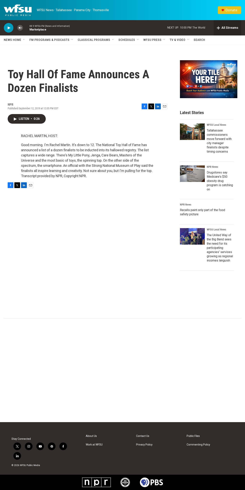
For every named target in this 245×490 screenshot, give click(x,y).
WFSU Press (152, 39)
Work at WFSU (94, 444)
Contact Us (142, 436)
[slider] (26, 28)
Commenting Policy (198, 444)
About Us (91, 436)
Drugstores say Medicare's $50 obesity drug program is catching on (220, 181)
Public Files (193, 436)
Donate (231, 10)
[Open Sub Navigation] (24, 39)
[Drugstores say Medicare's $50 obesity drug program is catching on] (192, 173)
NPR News (212, 166)
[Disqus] (122, 370)
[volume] (20, 28)
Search (199, 39)
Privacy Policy (144, 444)
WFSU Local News (216, 124)
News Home (12, 39)
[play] (9, 28)
